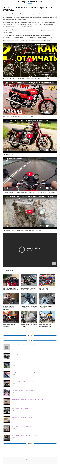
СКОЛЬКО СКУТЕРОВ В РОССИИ (20, 408)
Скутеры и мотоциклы (30, 1)
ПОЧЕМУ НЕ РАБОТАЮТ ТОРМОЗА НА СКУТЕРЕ (24, 363)
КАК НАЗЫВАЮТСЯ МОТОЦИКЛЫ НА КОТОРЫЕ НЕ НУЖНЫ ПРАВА (28, 345)
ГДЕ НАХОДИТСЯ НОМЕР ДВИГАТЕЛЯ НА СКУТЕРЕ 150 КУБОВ (27, 399)
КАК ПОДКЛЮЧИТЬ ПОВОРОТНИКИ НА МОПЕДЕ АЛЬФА (26, 372)
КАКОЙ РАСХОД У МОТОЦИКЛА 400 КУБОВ (22, 381)
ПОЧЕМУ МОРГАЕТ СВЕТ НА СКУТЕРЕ (21, 426)
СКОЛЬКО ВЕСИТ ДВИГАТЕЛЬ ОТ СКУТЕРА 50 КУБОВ (25, 435)
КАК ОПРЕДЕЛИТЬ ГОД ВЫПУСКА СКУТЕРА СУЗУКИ (25, 354)
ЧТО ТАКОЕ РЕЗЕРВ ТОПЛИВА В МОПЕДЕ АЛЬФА (24, 390)
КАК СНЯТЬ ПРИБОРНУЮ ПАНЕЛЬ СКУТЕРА (23, 417)
